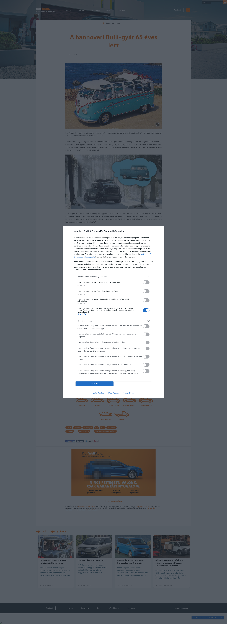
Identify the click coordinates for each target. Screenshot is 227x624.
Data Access (113, 393)
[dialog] (113, 312)
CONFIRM (94, 384)
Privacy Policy (128, 393)
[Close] (158, 231)
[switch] (146, 282)
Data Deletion (98, 393)
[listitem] (113, 276)
